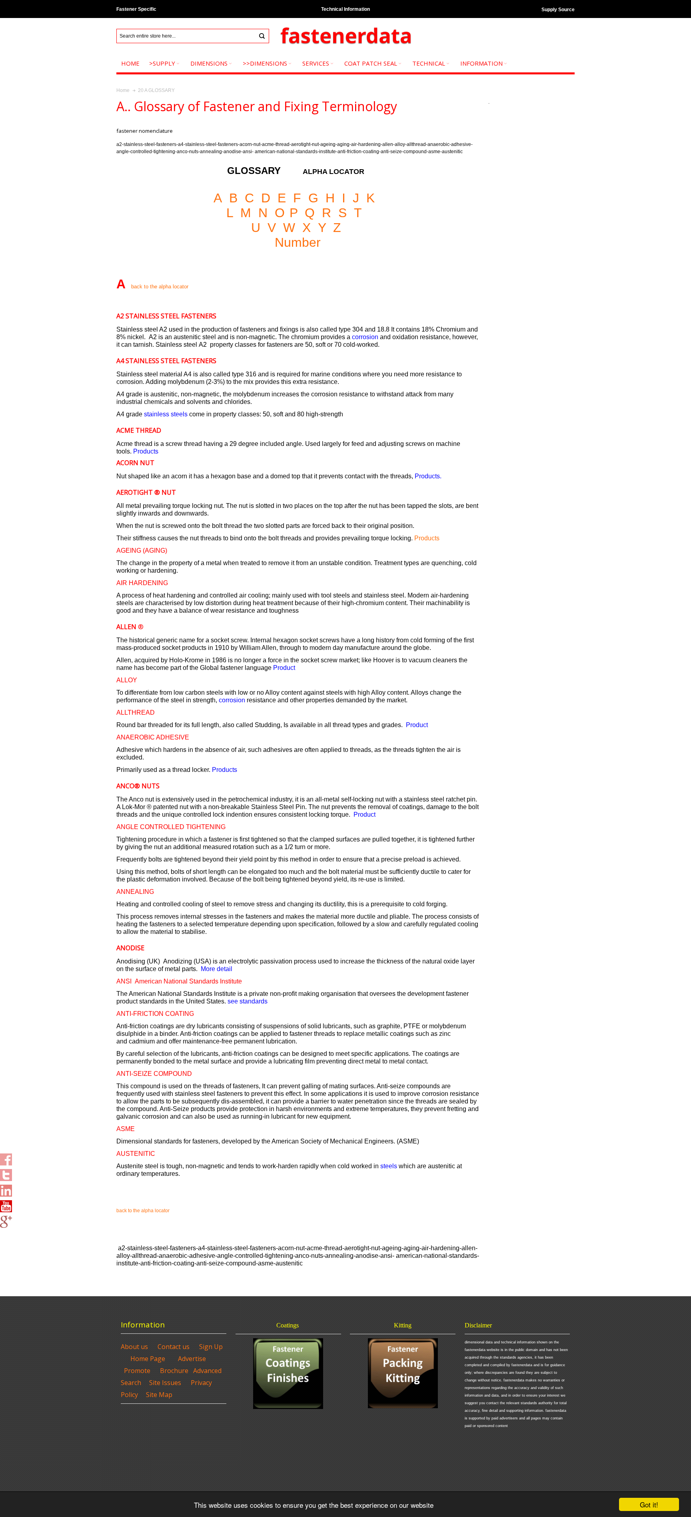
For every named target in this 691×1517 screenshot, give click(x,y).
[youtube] (6, 1204)
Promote (137, 1370)
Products (426, 538)
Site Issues (165, 1382)
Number (298, 242)
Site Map (159, 1394)
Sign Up (211, 1346)
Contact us (174, 1346)
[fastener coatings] (288, 1373)
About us (134, 1346)
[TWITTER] (6, 1172)
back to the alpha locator (143, 1210)
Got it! (649, 1504)
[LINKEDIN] (6, 1188)
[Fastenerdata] (345, 36)
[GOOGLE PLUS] (6, 1219)
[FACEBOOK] (6, 1157)
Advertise (192, 1358)
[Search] (262, 36)
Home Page (147, 1358)
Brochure (174, 1370)
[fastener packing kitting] (402, 1373)
